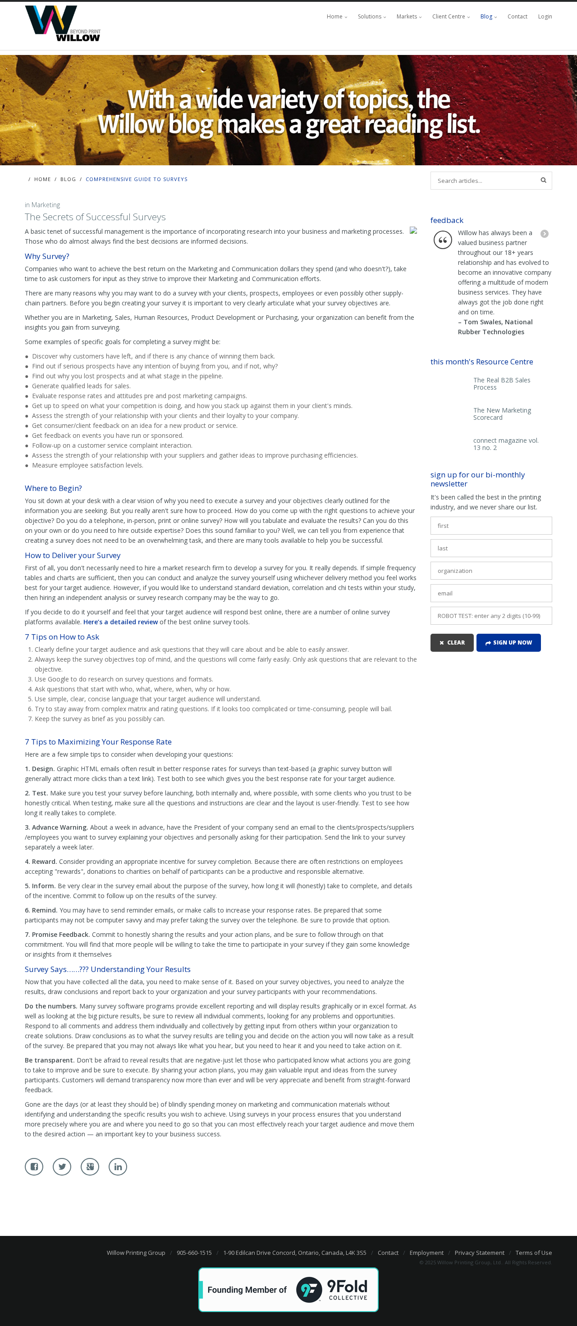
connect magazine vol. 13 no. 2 (506, 444)
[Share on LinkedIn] (118, 1167)
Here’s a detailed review (120, 622)
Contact (517, 16)
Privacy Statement (479, 1253)
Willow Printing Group (136, 1253)
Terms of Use (534, 1253)
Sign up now (512, 642)
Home (335, 16)
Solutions (369, 16)
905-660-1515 (194, 1253)
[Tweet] (62, 1167)
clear (456, 642)
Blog (486, 16)
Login (545, 16)
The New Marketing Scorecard (502, 414)
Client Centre (448, 16)
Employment (427, 1253)
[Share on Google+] (90, 1167)
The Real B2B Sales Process (502, 384)
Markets (407, 16)
